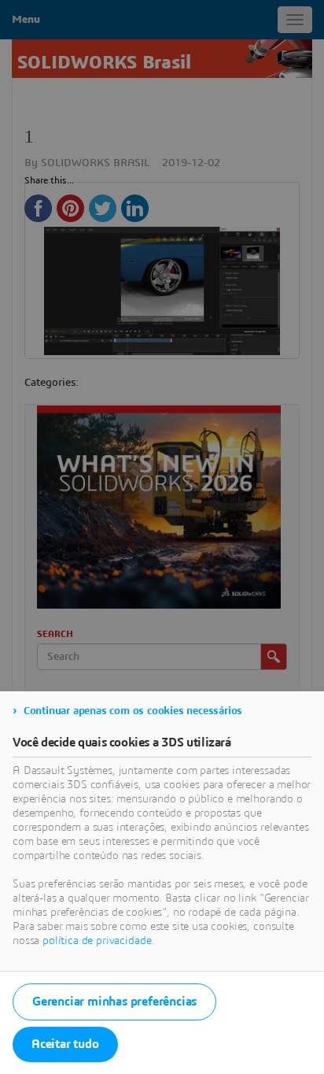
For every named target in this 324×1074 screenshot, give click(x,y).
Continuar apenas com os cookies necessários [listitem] (133, 711)
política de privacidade (96, 940)
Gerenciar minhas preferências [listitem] (114, 1001)
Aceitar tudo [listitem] (65, 1044)
